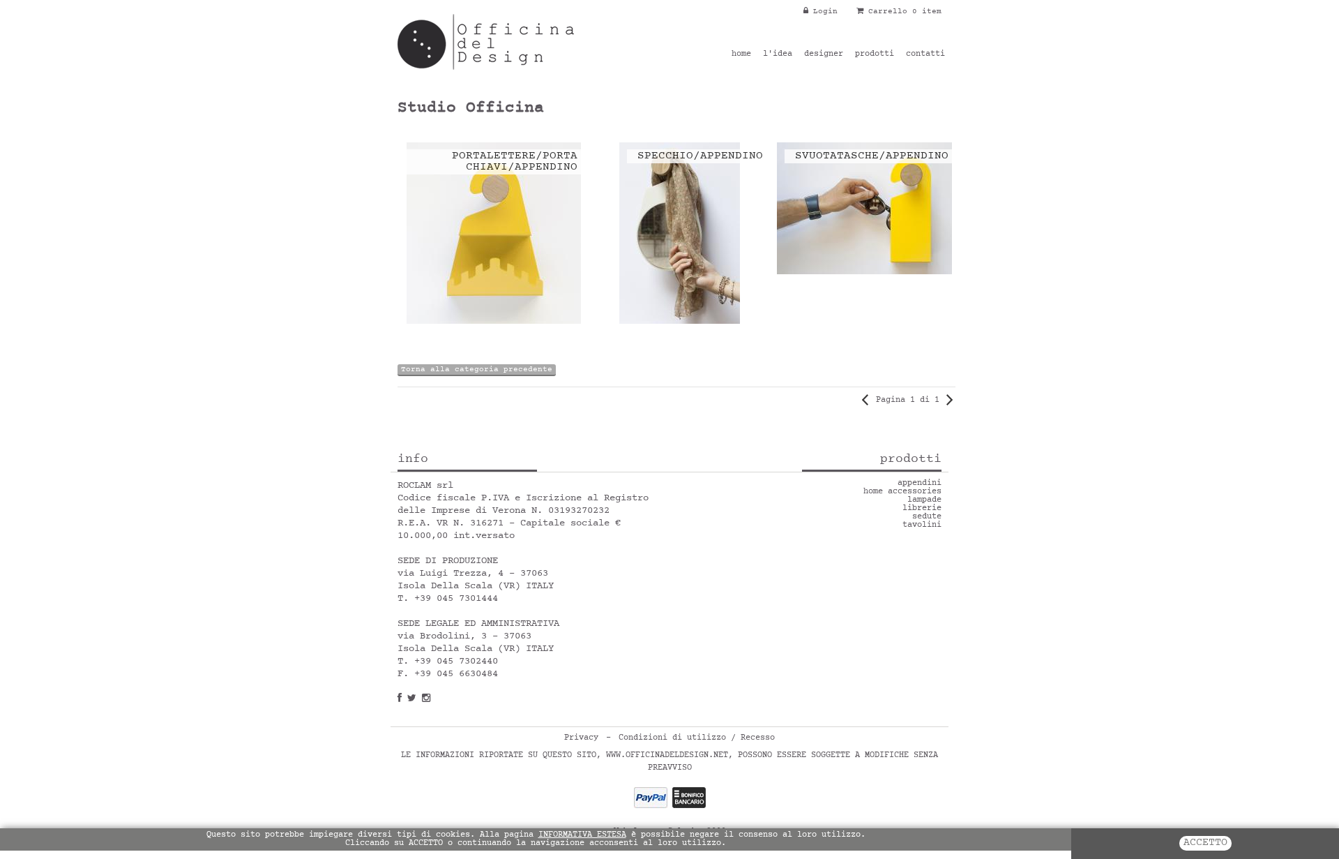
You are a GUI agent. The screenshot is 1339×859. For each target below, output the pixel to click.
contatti (925, 54)
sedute (926, 517)
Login (823, 11)
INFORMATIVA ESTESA (582, 835)
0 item (926, 11)
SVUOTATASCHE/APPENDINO (871, 156)
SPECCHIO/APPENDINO (700, 156)
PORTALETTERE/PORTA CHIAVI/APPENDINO (514, 162)
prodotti (874, 54)
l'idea (777, 54)
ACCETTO (1205, 843)
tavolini (921, 525)
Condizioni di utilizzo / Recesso (697, 738)
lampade (924, 500)
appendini (919, 483)
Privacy (581, 738)
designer (823, 54)
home (741, 54)
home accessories (902, 492)
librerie (921, 509)
